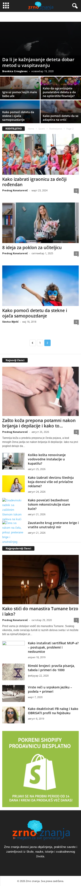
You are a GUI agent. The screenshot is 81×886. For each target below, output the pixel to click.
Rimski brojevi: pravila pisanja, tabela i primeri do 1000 (51, 668)
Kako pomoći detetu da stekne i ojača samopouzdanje (18, 116)
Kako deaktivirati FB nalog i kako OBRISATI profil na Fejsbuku (53, 711)
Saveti (41, 128)
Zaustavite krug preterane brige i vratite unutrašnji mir (53, 525)
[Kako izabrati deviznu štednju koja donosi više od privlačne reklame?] (13, 483)
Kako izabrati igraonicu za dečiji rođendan (34, 182)
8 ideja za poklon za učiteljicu (32, 247)
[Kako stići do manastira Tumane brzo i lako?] (40, 579)
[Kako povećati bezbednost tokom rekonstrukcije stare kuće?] (13, 510)
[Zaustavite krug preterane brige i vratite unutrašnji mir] (13, 535)
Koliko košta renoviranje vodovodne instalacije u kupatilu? (47, 459)
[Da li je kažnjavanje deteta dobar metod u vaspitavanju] (40, 49)
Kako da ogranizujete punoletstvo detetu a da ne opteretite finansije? (59, 92)
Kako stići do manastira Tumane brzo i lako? (40, 611)
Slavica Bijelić (10, 321)
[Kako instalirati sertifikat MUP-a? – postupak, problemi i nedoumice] (13, 649)
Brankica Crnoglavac (15, 71)
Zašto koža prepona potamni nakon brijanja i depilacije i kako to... (39, 423)
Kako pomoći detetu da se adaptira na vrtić (60, 118)
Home (31, 128)
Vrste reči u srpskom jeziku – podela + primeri (50, 689)
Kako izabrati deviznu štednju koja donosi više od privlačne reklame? (51, 481)
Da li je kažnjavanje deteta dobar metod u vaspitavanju (38, 62)
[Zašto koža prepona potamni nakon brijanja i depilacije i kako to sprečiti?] (40, 391)
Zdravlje (59, 16)
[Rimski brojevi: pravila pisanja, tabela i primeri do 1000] (13, 672)
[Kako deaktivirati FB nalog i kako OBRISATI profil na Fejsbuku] (13, 715)
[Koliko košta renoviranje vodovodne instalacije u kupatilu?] (13, 461)
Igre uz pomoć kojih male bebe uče (19, 94)
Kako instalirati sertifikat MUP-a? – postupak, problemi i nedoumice (53, 647)
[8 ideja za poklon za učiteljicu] (40, 223)
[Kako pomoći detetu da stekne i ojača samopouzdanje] (40, 285)
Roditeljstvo (29, 16)
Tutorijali (45, 16)
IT (17, 16)
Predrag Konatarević (15, 190)
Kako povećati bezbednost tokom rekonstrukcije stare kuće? (49, 504)
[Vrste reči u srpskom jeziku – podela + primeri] (13, 693)
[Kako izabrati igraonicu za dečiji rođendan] (40, 154)
